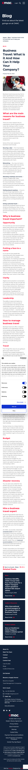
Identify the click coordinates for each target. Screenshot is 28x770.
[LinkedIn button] (7, 710)
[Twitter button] (10, 710)
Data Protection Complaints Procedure (14, 738)
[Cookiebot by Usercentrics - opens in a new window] (20, 358)
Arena (22, 768)
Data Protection (14, 726)
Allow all (14, 406)
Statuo (10, 768)
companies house (16, 755)
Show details (20, 402)
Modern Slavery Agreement (14, 721)
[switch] (24, 387)
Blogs (4, 666)
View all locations (9, 705)
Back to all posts (9, 567)
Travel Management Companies (12, 683)
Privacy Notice (14, 724)
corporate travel (7, 531)
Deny (14, 410)
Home (4, 37)
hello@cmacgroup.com (12, 693)
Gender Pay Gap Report (14, 742)
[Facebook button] (4, 710)
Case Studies (6, 663)
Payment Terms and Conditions (14, 735)
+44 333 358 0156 (10, 691)
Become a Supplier (8, 681)
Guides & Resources (8, 668)
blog (9, 37)
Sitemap (14, 729)
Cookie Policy (14, 732)
